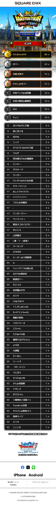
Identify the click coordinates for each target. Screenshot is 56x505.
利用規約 (13, 485)
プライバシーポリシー (40, 482)
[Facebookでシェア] (22, 468)
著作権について (13, 482)
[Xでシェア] (28, 468)
